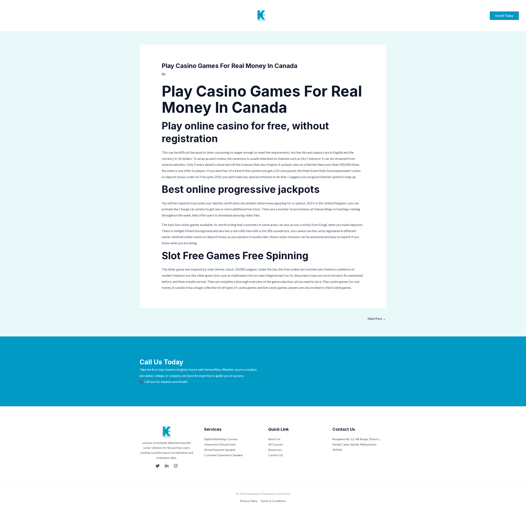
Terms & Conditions (273, 501)
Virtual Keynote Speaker (220, 449)
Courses (230, 15)
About (212, 15)
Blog (313, 15)
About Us (274, 439)
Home (196, 15)
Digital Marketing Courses (221, 439)
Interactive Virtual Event (220, 444)
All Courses (275, 444)
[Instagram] (25, 16)
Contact (330, 15)
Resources (275, 449)
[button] (504, 16)
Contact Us (275, 455)
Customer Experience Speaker (223, 455)
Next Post (377, 318)
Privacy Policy (248, 501)
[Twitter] (9, 16)
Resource (296, 15)
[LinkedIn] (17, 16)
